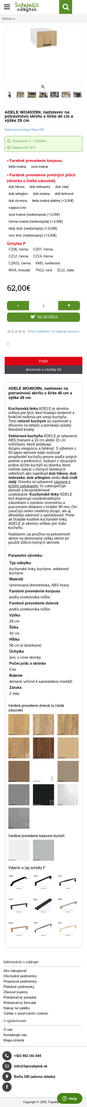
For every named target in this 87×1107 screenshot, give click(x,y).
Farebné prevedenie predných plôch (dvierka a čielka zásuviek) (41, 178)
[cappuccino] (68, 771)
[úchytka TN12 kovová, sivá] (43, 928)
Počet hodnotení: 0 (40, 331)
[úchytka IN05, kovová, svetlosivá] (68, 905)
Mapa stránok (13, 1040)
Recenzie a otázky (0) (43, 369)
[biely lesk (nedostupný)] (68, 794)
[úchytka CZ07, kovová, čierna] (43, 882)
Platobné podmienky (18, 987)
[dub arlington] (18, 748)
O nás (8, 1029)
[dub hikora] (18, 724)
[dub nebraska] (43, 724)
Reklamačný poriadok (20, 997)
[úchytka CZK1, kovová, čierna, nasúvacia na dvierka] (43, 905)
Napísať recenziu (67, 331)
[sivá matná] (43, 850)
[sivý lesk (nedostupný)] (18, 818)
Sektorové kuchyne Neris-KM (24, 129)
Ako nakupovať (15, 971)
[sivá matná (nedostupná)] (18, 794)
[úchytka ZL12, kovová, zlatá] (68, 928)
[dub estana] (43, 748)
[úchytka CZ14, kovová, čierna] (18, 905)
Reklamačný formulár (19, 1003)
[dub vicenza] (68, 748)
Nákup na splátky (16, 1008)
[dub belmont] (18, 771)
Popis (43, 361)
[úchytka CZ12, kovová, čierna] (68, 882)
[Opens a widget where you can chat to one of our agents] (69, 1099)
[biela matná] (18, 850)
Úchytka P (16, 243)
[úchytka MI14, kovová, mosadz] (18, 928)
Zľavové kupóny (15, 992)
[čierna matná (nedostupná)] (43, 794)
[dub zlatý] (68, 724)
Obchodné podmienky (20, 976)
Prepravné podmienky (20, 981)
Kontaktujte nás (15, 1035)
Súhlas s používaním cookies (25, 1013)
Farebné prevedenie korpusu (36, 160)
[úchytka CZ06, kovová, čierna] (18, 882)
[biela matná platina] (43, 771)
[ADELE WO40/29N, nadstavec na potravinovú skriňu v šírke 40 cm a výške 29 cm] (21, 93)
